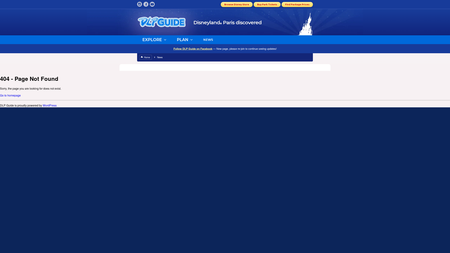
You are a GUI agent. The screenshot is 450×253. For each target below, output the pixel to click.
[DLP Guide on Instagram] (139, 4)
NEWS (208, 39)
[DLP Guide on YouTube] (152, 4)
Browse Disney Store (236, 4)
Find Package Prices (297, 4)
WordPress (50, 105)
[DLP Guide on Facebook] (145, 4)
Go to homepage (10, 95)
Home (147, 57)
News (160, 57)
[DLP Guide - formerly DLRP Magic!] (165, 23)
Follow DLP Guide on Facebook (192, 49)
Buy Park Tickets (267, 4)
